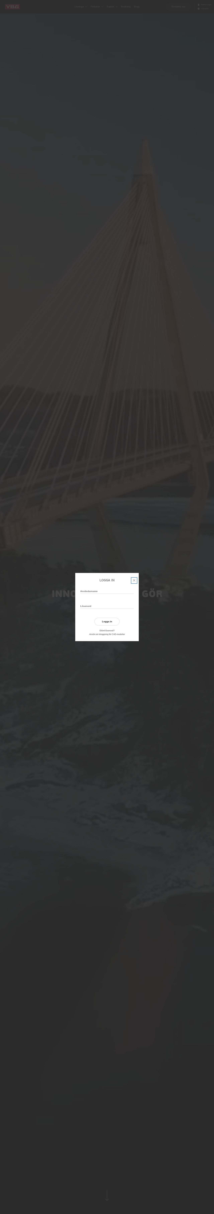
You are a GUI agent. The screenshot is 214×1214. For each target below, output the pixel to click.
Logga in (107, 621)
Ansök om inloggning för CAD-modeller (107, 634)
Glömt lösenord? (107, 630)
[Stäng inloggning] (134, 580)
